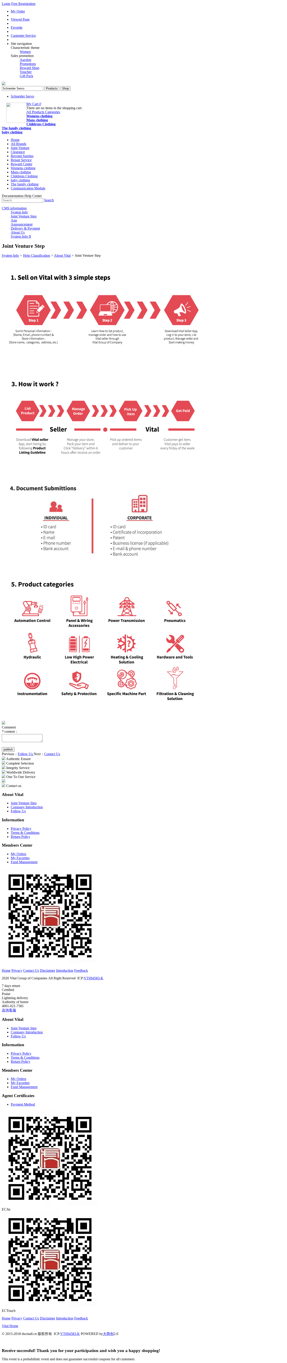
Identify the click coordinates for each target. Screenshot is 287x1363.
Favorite (16, 27)
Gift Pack (26, 76)
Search (49, 200)
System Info (19, 212)
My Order (18, 11)
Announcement (22, 224)
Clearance (18, 152)
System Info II (21, 236)
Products (52, 88)
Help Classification (36, 255)
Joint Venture (20, 148)
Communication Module (28, 188)
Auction (25, 60)
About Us (18, 232)
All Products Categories (43, 112)
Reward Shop (29, 68)
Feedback (81, 970)
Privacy (16, 970)
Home (15, 140)
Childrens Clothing (41, 124)
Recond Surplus (22, 156)
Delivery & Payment (25, 228)
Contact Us (52, 754)
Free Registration (23, 4)
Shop (65, 88)
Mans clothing (37, 120)
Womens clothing (39, 116)
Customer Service (23, 35)
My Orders (18, 854)
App (14, 220)
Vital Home (10, 1326)
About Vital (62, 255)
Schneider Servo (22, 96)
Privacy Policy (21, 828)
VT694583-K (93, 978)
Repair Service (21, 160)
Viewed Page (20, 19)
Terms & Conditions (25, 833)
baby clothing (12, 132)
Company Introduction (27, 807)
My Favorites (20, 858)
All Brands (18, 144)
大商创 (108, 1334)
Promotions (28, 64)
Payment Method (23, 1104)
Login (6, 4)
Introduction (64, 970)
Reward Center (21, 164)
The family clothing (16, 128)
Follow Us (26, 754)
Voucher (26, 72)
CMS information (14, 208)
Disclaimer (47, 970)
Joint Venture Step (24, 216)
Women (25, 52)
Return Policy (20, 837)
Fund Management (24, 862)
